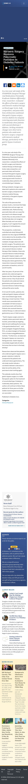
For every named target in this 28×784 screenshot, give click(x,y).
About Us (3, 771)
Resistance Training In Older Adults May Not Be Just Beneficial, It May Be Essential (7, 732)
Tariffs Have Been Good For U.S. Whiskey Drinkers (17, 618)
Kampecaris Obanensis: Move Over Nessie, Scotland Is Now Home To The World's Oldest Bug (20, 679)
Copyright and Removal (10, 772)
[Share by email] (14, 85)
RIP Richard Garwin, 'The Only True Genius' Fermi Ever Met (7, 676)
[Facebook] (2, 38)
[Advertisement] (14, 22)
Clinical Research (8, 48)
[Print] (23, 85)
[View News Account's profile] (6, 68)
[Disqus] (14, 425)
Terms (25, 769)
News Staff (14, 66)
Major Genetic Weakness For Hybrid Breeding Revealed (13, 518)
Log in (25, 38)
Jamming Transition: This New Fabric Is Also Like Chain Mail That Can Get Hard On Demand (20, 733)
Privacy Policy (18, 771)
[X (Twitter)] (3, 38)
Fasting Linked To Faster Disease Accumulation (12, 515)
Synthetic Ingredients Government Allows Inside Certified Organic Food (13, 521)
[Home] (7, 3)
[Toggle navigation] (23, 3)
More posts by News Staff (15, 525)
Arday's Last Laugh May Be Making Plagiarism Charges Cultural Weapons (16, 596)
